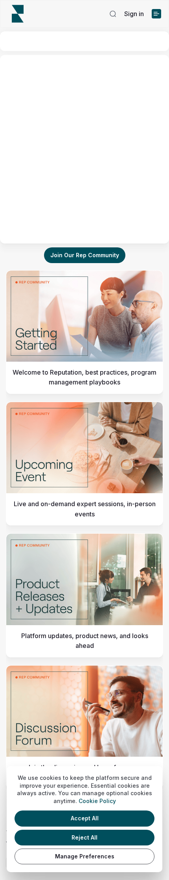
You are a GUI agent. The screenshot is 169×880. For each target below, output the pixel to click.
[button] (112, 13)
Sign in (134, 14)
